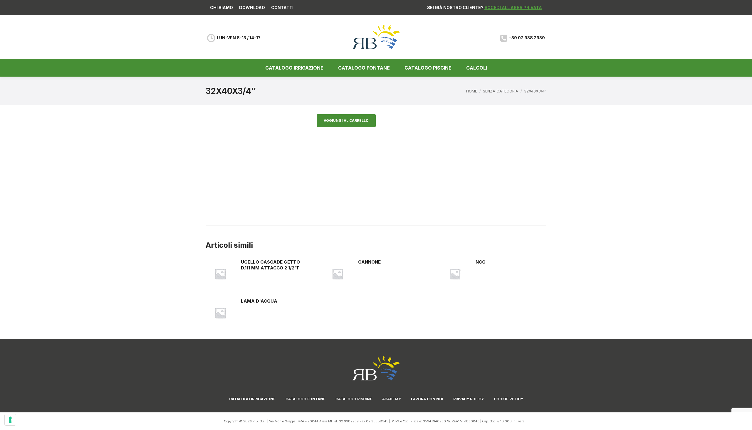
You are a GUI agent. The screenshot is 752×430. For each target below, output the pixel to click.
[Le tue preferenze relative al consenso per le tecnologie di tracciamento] (10, 419)
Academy (391, 399)
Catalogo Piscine (353, 399)
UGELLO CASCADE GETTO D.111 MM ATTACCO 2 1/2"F (270, 265)
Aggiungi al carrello (346, 120)
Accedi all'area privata (513, 7)
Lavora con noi (427, 399)
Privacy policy (468, 399)
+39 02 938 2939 (526, 37)
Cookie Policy (508, 399)
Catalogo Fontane (305, 399)
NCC (480, 262)
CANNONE (369, 262)
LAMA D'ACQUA (259, 301)
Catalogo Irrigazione (252, 399)
